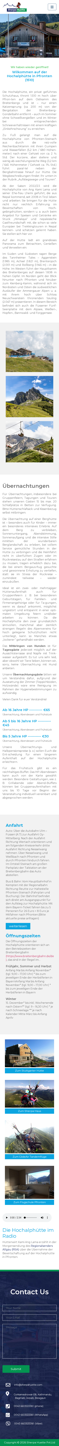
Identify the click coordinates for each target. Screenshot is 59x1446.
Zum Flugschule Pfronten (29, 1202)
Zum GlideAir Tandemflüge (30, 1156)
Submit (16, 1369)
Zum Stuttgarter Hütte (29, 1070)
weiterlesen (18, 926)
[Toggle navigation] (52, 7)
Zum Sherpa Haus (29, 1111)
